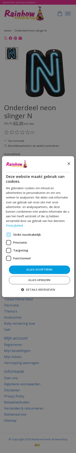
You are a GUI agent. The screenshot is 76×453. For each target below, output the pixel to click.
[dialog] (38, 226)
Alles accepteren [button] (39, 269)
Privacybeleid (14, 225)
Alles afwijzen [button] (39, 280)
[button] (38, 289)
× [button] (68, 163)
